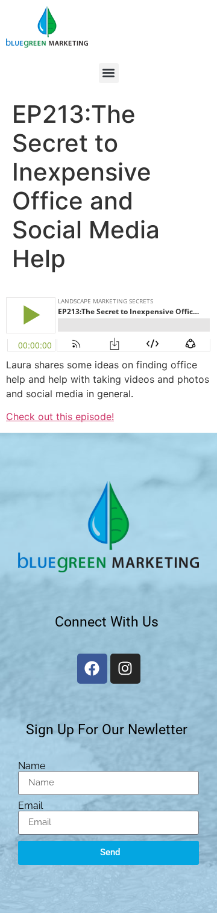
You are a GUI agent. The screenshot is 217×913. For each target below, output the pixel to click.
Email (30, 806)
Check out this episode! (60, 416)
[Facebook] (92, 669)
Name (31, 766)
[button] (109, 73)
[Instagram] (125, 669)
